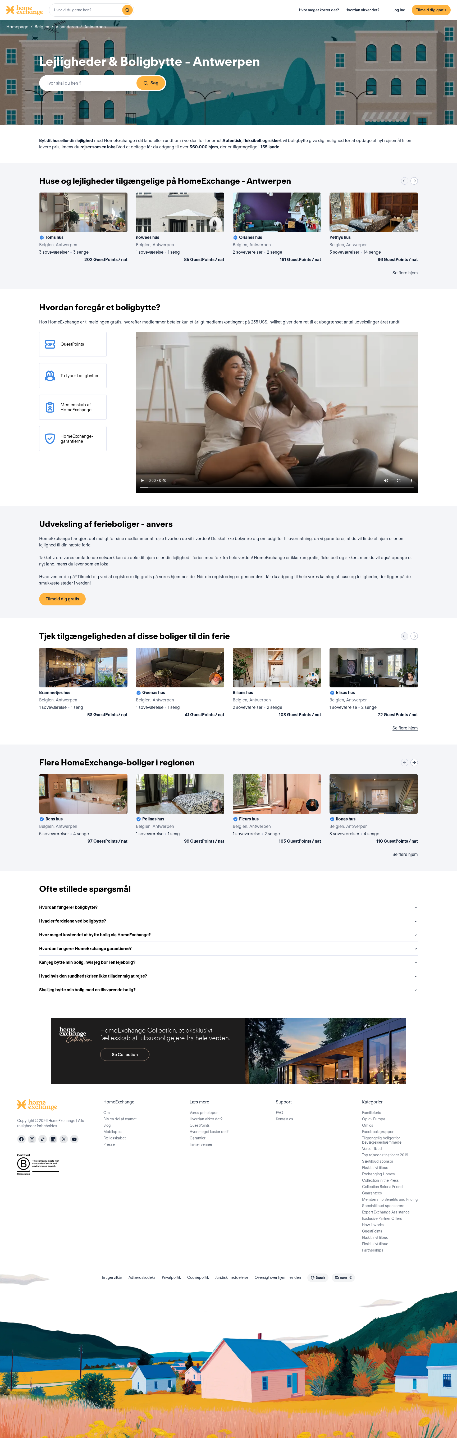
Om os (367, 1125)
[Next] (414, 181)
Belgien (42, 26)
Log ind (398, 10)
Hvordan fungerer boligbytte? (68, 907)
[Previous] (404, 181)
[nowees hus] (180, 228)
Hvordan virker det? (362, 10)
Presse (109, 1144)
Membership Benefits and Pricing (390, 1199)
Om (106, 1113)
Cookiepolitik (198, 1277)
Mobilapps (112, 1132)
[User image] (118, 223)
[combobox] (91, 10)
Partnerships (372, 1250)
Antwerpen (95, 26)
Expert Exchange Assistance (386, 1212)
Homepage (17, 26)
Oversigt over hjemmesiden (278, 1277)
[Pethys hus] (374, 228)
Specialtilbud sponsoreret (383, 1206)
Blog (107, 1125)
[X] (64, 1139)
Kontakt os (284, 1119)
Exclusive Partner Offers (382, 1218)
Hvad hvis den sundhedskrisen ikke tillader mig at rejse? (93, 976)
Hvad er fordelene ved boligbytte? (72, 921)
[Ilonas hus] (374, 810)
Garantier (197, 1138)
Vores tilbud (372, 1149)
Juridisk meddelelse (231, 1277)
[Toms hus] (83, 228)
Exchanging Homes (378, 1174)
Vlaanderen (67, 26)
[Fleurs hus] (277, 810)
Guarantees (372, 1193)
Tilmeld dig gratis (431, 10)
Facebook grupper (378, 1132)
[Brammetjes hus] (83, 683)
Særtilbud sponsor (377, 1161)
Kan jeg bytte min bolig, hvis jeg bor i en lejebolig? (87, 962)
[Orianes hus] (277, 228)
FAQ (279, 1113)
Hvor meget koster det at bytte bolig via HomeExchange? (95, 934)
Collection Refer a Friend (382, 1187)
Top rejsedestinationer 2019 (385, 1155)
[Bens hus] (83, 810)
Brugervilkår (112, 1277)
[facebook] (21, 1139)
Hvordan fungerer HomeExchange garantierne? (85, 948)
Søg (154, 82)
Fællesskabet (114, 1138)
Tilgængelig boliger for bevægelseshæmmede (381, 1140)
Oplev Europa (373, 1119)
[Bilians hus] (277, 683)
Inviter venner (201, 1144)
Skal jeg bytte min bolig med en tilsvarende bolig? (87, 989)
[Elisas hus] (374, 683)
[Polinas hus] (180, 810)
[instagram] (32, 1139)
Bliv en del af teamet (119, 1119)
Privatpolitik (171, 1277)
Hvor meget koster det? (319, 10)
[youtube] (74, 1139)
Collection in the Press (380, 1180)
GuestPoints (200, 1125)
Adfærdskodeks (142, 1277)
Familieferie (371, 1113)
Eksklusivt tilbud (375, 1168)
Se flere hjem (405, 272)
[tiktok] (42, 1139)
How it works (373, 1225)
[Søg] (127, 10)
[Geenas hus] (180, 683)
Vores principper (204, 1113)
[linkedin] (53, 1139)
